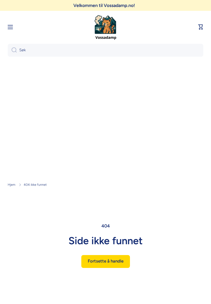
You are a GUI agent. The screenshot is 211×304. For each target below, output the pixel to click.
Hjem (11, 185)
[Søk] (12, 50)
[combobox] (105, 50)
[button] (200, 27)
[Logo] (105, 27)
